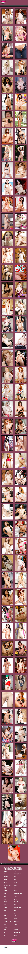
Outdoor (5, 912)
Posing (15, 916)
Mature (15, 909)
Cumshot (15, 890)
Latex (15, 904)
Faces (15, 891)
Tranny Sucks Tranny (7, 923)
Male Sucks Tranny (17, 907)
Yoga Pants (16, 937)
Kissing (5, 904)
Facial (5, 893)
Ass (4, 874)
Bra (14, 887)
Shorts (15, 923)
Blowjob (5, 887)
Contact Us (7, 947)
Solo (15, 927)
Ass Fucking (16, 874)
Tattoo (15, 930)
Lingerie (5, 907)
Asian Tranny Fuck (17, 873)
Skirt (4, 926)
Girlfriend (15, 896)
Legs (15, 905)
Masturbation (6, 909)
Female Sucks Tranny (18, 893)
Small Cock (16, 926)
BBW (15, 879)
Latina (5, 905)
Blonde (15, 885)
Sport (5, 929)
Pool (15, 915)
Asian (5, 873)
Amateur (5, 871)
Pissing (5, 915)
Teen (4, 932)
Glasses (5, 898)
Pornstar (5, 916)
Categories (3, 6)
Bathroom (5, 879)
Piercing (15, 913)
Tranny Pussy (16, 921)
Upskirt (5, 937)
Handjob (15, 899)
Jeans (15, 902)
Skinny (15, 924)
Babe (15, 876)
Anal (15, 871)
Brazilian (5, 888)
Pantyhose (6, 913)
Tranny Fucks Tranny (7, 921)
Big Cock (5, 882)
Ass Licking (6, 876)
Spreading (16, 929)
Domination (6, 891)
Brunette (15, 888)
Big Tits (15, 882)
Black (15, 884)
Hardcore (5, 901)
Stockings (5, 930)
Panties (15, 912)
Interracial (5, 902)
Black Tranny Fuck (7, 885)
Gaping (5, 896)
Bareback (16, 877)
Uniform (15, 935)
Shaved (15, 918)
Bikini (5, 884)
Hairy (5, 899)
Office (5, 910)
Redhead (5, 918)
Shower (5, 924)
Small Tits (5, 927)
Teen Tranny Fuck (17, 932)
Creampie (5, 890)
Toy (4, 935)
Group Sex (16, 898)
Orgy (15, 910)
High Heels (16, 901)
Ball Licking (6, 877)
